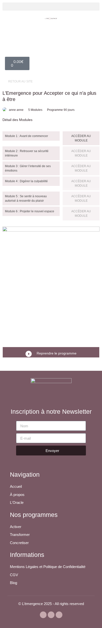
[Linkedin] (43, 614)
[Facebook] (51, 614)
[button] (51, 6)
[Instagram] (59, 614)
